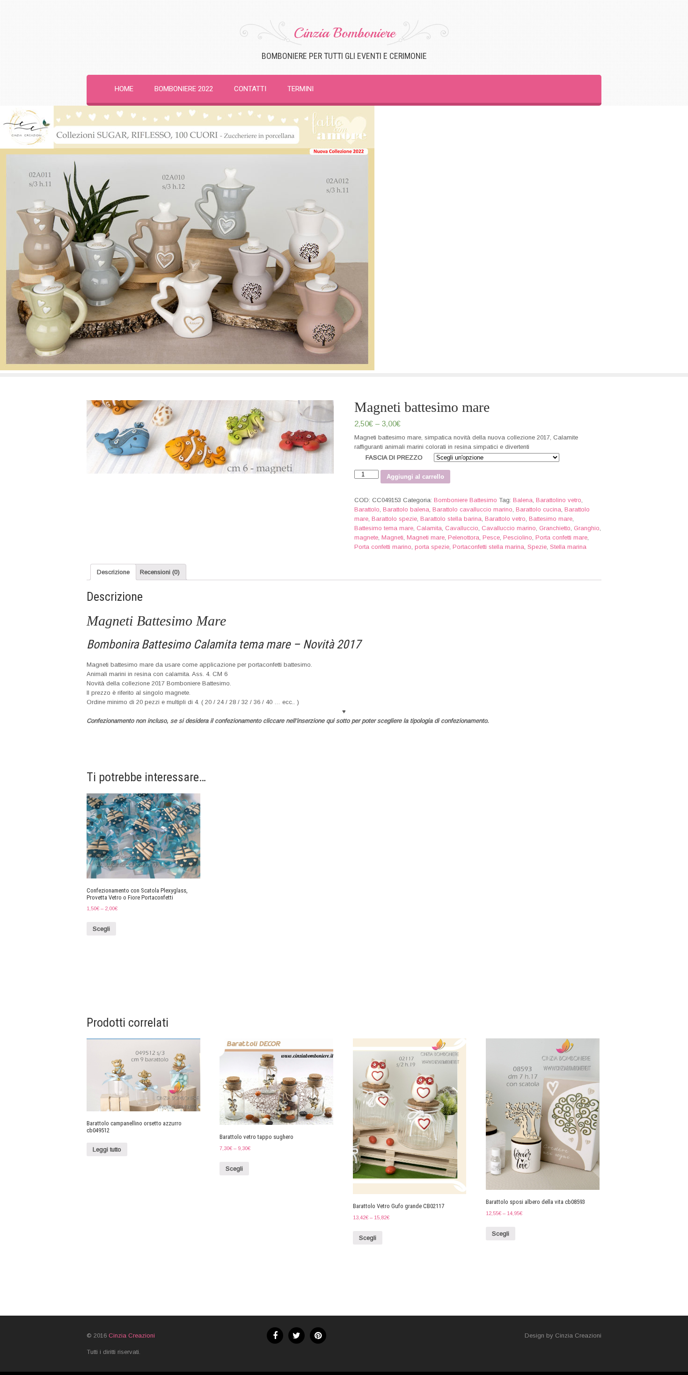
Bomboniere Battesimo (465, 500)
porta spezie (432, 546)
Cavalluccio (461, 528)
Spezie (537, 546)
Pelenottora (463, 537)
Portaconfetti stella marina (488, 546)
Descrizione (113, 572)
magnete (366, 537)
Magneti (392, 537)
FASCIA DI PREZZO (394, 457)
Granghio (587, 528)
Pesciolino (517, 537)
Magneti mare (426, 537)
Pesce (491, 537)
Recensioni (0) (160, 572)
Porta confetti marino (382, 546)
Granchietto (555, 528)
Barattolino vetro (558, 500)
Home (124, 89)
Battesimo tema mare (383, 528)
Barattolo (367, 509)
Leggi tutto (107, 1149)
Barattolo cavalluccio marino (472, 509)
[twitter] (296, 1335)
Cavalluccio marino (509, 528)
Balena (523, 500)
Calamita (429, 528)
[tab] (113, 572)
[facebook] (275, 1335)
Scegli (101, 928)
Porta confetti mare (561, 537)
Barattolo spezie (394, 518)
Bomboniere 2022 (183, 89)
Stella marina (568, 546)
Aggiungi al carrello (415, 476)
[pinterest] (318, 1335)
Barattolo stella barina (451, 518)
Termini (300, 89)
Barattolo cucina (538, 509)
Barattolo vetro (505, 518)
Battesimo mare (550, 518)
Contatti (250, 89)
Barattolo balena (406, 509)
